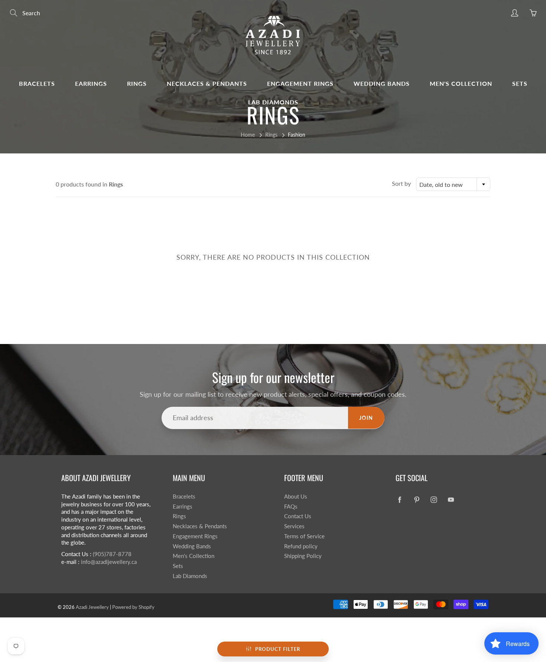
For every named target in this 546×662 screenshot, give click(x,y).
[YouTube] (450, 499)
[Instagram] (433, 499)
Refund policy (301, 546)
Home (248, 135)
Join (366, 418)
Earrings (91, 83)
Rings (137, 83)
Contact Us (297, 516)
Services (294, 526)
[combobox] (453, 184)
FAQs (291, 506)
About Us (295, 496)
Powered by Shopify (133, 607)
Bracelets (37, 83)
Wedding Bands (382, 83)
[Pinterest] (416, 499)
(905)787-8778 (112, 554)
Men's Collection (461, 83)
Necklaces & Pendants (207, 83)
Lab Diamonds (273, 102)
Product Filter (277, 649)
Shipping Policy (303, 556)
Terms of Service (304, 536)
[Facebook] (399, 499)
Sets (519, 83)
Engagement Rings (300, 83)
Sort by (401, 183)
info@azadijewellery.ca (109, 562)
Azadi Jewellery (92, 607)
